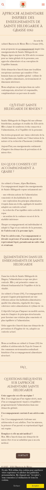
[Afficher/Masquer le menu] (43, 4)
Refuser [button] (16, 486)
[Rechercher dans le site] (3, 4)
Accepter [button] (35, 486)
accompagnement (26, 49)
